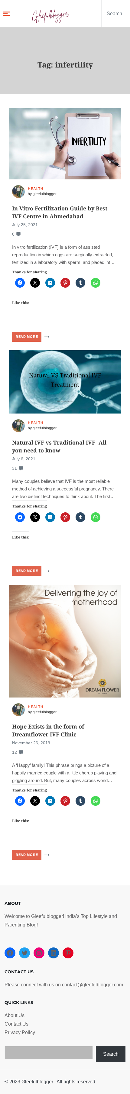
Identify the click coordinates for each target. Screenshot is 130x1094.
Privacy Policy (20, 1032)
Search (111, 1054)
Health (35, 189)
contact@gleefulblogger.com (92, 984)
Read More (27, 336)
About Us (14, 1015)
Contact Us (16, 1023)
